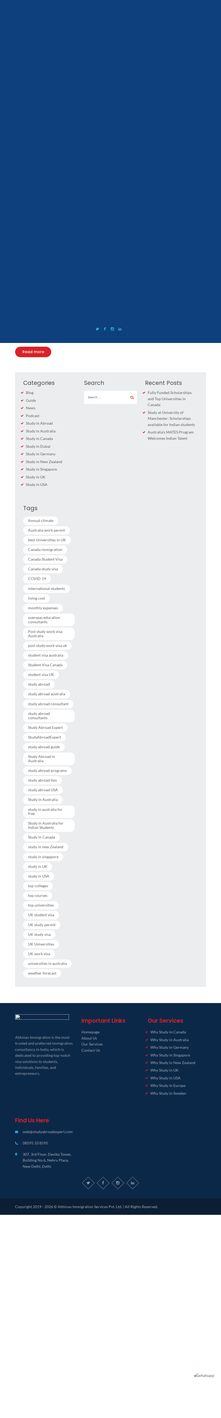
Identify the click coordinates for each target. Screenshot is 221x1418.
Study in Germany (41, 454)
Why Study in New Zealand (172, 1062)
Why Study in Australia (169, 1039)
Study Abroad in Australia (41, 758)
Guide (31, 400)
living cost (36, 598)
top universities (41, 905)
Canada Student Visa (45, 559)
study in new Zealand (45, 846)
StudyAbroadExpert (44, 737)
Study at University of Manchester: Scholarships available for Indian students (171, 418)
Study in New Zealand (44, 461)
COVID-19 (37, 578)
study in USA (38, 876)
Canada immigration (45, 549)
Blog (29, 392)
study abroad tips (42, 780)
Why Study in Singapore (170, 1055)
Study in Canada (39, 438)
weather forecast (42, 973)
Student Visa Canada (45, 665)
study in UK (37, 866)
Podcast (32, 415)
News (30, 408)
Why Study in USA (165, 1078)
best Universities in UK (47, 540)
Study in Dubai (38, 446)
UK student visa (41, 914)
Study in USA (36, 484)
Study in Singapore (41, 469)
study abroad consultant (48, 703)
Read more (33, 351)
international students (46, 588)
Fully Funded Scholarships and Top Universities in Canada (170, 398)
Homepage (90, 1032)
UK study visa (39, 934)
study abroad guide (44, 746)
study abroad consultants (39, 715)
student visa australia (45, 655)
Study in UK (36, 477)
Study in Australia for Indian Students (46, 825)
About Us (89, 1038)
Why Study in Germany (169, 1047)
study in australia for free (45, 811)
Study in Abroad (39, 423)
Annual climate (40, 520)
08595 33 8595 (35, 1143)
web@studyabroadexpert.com (48, 1131)
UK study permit (42, 924)
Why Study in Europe (167, 1085)
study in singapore (43, 856)
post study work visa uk (47, 645)
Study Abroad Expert (45, 727)
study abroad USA (43, 789)
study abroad (39, 684)
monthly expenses (43, 608)
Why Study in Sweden (168, 1093)
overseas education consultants (44, 619)
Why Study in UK (164, 1070)
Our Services (92, 1044)
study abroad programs (47, 770)
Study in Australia (41, 431)
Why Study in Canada (168, 1032)
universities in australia (47, 963)
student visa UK (41, 674)
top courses (37, 895)
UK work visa (39, 953)
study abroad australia (46, 694)
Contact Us (90, 1050)
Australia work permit (46, 530)
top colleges (38, 885)
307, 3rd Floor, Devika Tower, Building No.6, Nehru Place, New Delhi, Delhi (47, 1160)
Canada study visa (43, 569)
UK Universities (41, 944)
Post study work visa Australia (45, 633)
